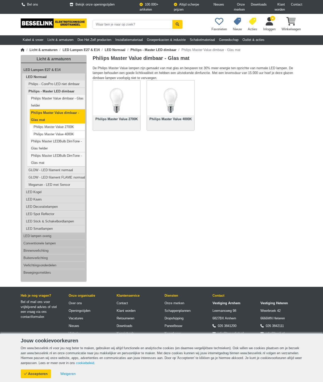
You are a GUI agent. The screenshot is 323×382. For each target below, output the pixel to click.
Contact (296, 4)
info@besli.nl (274, 333)
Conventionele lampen (39, 243)
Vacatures (76, 318)
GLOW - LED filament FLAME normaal (57, 177)
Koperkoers (173, 333)
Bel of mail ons (32, 302)
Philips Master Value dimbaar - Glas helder (57, 101)
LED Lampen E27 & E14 (81, 50)
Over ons (75, 303)
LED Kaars (34, 199)
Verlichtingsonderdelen (39, 265)
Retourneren (125, 318)
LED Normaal (115, 50)
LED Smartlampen (39, 229)
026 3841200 (226, 326)
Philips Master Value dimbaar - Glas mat (55, 116)
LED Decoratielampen (42, 207)
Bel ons (31, 4)
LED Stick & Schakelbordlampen (50, 221)
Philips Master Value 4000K (54, 134)
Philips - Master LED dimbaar (153, 50)
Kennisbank (125, 333)
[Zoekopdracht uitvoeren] (177, 24)
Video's (74, 333)
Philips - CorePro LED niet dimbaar (54, 84)
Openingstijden (79, 311)
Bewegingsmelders (37, 272)
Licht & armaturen (44, 50)
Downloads (259, 4)
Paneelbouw (173, 326)
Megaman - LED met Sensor (49, 185)
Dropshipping (174, 318)
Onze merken (239, 7)
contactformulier (32, 317)
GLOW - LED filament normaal (51, 170)
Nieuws (218, 4)
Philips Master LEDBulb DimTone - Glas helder (56, 144)
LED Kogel (34, 192)
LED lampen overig (37, 236)
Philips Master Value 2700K (54, 127)
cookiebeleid (85, 363)
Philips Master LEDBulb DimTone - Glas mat (56, 159)
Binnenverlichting (35, 250)
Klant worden (280, 7)
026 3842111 (274, 326)
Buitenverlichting (35, 258)
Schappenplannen (178, 311)
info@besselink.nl (230, 333)
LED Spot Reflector (40, 214)
